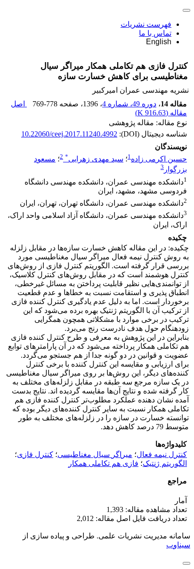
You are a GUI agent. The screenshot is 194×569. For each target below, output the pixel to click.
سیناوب (178, 545)
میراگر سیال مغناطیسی (94, 454)
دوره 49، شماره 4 (129, 104)
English (158, 42)
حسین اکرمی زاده (159, 159)
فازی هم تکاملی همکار (103, 463)
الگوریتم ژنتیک (165, 463)
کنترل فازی (35, 454)
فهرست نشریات (146, 24)
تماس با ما (155, 33)
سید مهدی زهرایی (94, 159)
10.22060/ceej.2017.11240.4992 (69, 134)
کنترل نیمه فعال (162, 454)
